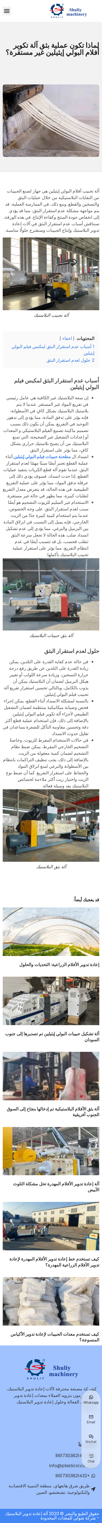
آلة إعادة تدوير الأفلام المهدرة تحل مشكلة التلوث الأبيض (56, 1187)
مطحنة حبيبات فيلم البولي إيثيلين (42, 456)
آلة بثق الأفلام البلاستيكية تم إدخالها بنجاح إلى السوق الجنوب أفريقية (53, 1112)
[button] (6, 11)
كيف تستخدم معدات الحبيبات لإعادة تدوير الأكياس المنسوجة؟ (55, 1337)
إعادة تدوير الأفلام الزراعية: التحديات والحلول (59, 964)
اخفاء (67, 338)
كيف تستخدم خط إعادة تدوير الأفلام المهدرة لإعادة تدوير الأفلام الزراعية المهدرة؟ (54, 1262)
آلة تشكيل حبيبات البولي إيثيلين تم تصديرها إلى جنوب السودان (52, 1037)
